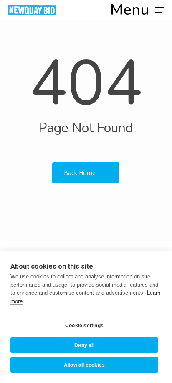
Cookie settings (84, 326)
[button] (137, 9)
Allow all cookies (84, 365)
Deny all (84, 345)
